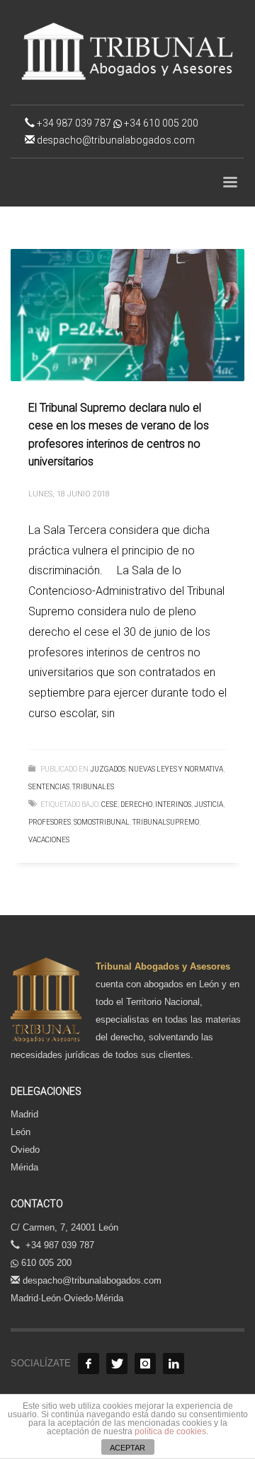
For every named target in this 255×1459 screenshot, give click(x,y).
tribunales (93, 787)
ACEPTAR (127, 1447)
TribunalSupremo (165, 822)
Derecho (136, 804)
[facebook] (88, 1363)
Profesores (49, 822)
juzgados (107, 769)
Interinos (173, 804)
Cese (109, 804)
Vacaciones (48, 840)
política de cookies (170, 1431)
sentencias (48, 787)
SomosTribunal (102, 822)
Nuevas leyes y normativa (175, 769)
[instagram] (145, 1363)
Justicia (208, 804)
